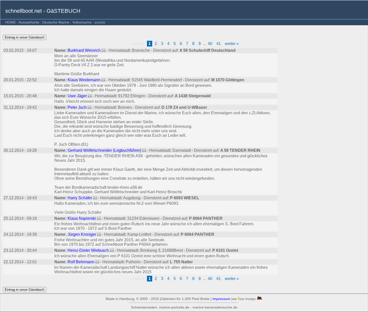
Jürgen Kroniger (82, 234)
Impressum (221, 299)
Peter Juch (78, 107)
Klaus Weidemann (84, 80)
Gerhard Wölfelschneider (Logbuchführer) (105, 150)
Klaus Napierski (82, 218)
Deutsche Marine (55, 22)
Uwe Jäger (78, 96)
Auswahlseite (29, 22)
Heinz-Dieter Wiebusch (89, 250)
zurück (100, 22)
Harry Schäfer (80, 198)
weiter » (232, 44)
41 (218, 44)
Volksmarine (82, 22)
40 (210, 44)
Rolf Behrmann (81, 262)
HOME (10, 22)
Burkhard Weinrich (85, 50)
